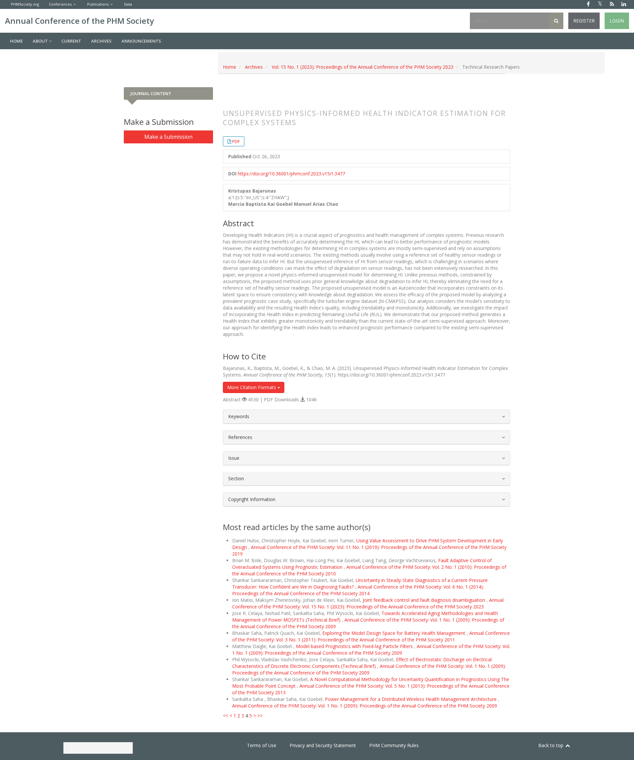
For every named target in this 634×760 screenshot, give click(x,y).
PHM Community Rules (394, 745)
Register (584, 21)
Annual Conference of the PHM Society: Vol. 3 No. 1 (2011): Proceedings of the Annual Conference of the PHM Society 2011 (371, 636)
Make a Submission (168, 136)
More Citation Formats (252, 387)
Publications (98, 4)
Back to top (551, 745)
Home (16, 41)
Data (128, 4)
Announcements (141, 41)
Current (71, 41)
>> (260, 715)
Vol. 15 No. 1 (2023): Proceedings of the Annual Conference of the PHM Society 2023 (362, 67)
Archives (101, 41)
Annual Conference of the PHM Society (79, 20)
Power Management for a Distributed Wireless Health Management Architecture (411, 699)
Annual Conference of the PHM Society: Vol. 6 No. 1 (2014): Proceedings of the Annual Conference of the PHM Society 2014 (358, 590)
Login (617, 21)
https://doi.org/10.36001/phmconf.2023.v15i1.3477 (291, 173)
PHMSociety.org (25, 4)
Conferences (60, 4)
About (41, 41)
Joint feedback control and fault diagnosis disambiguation (424, 600)
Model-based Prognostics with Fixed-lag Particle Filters (355, 646)
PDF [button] (236, 141)
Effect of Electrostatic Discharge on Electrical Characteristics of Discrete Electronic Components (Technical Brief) (362, 662)
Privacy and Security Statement (323, 745)
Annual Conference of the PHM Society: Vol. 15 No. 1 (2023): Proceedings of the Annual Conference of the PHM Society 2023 (368, 603)
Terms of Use (261, 745)
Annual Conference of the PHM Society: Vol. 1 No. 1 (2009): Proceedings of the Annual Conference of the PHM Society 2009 (371, 649)
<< (225, 715)
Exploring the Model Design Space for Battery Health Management (394, 633)
